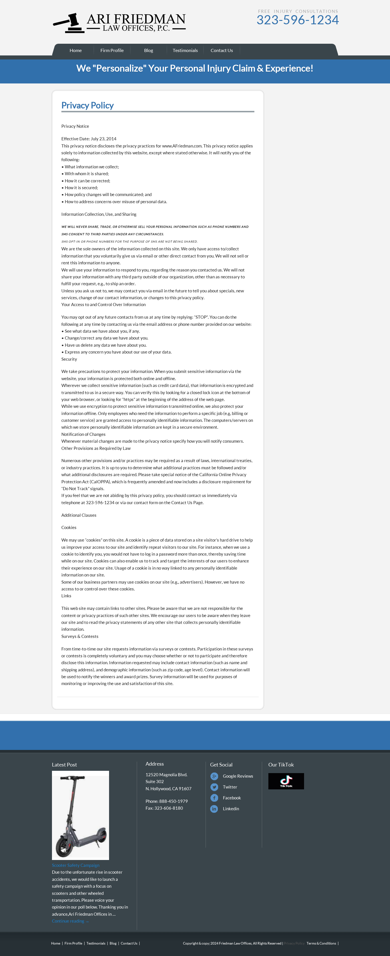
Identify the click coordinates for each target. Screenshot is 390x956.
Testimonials (185, 50)
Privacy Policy (294, 943)
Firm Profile (112, 50)
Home (76, 50)
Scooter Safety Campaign (75, 865)
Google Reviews (238, 776)
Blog (148, 50)
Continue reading (70, 920)
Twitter (230, 786)
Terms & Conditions (321, 943)
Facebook (232, 797)
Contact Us (222, 50)
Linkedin (231, 808)
